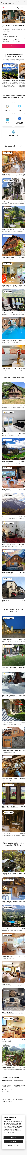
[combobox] (13, 36)
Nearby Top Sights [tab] (18, 1080)
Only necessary (13, 1141)
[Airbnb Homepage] (3, 7)
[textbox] (7, 41)
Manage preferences (13, 1145)
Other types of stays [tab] (7, 1080)
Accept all (13, 1137)
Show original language (8, 3)
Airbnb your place (19, 8)
